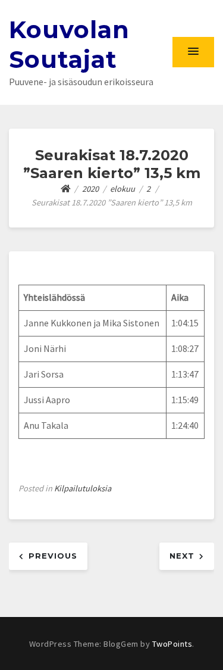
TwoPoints (172, 643)
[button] (193, 52)
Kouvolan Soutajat (69, 44)
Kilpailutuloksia (82, 488)
